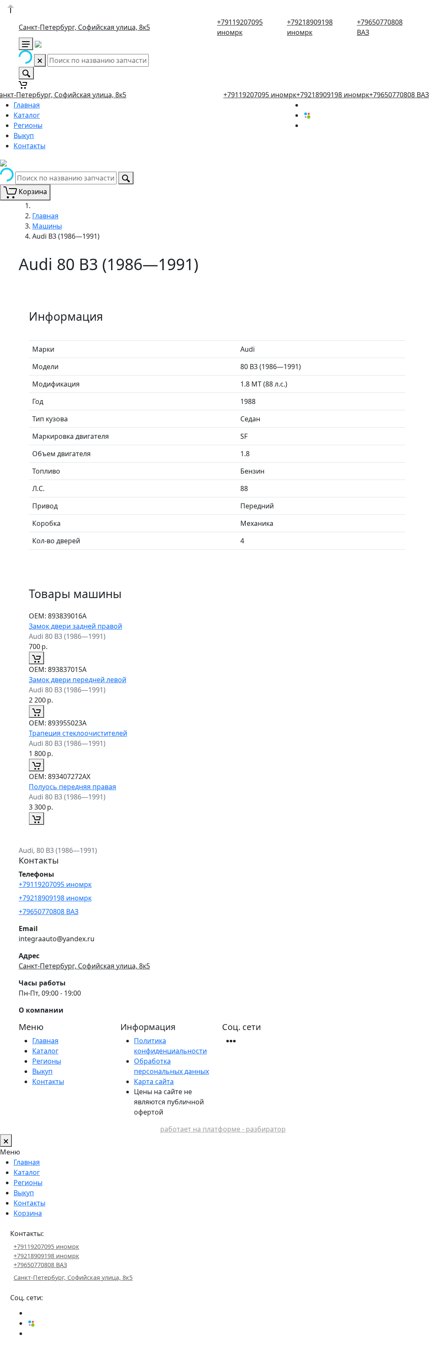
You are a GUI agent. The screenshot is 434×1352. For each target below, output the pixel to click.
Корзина (28, 1213)
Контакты (29, 145)
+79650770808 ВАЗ (399, 94)
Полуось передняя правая (72, 786)
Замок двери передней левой (77, 679)
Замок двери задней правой (75, 626)
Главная (27, 105)
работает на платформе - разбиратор (223, 1129)
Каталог (27, 115)
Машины (47, 226)
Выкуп (24, 135)
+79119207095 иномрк (259, 94)
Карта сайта (154, 1081)
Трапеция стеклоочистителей (78, 733)
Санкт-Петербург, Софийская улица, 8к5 (84, 27)
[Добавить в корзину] (36, 658)
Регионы (28, 125)
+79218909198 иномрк (332, 94)
